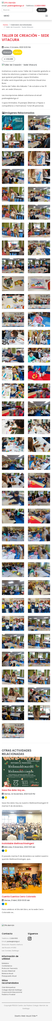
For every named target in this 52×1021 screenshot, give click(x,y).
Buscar (42, 10)
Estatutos (5, 963)
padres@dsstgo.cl (15, 5)
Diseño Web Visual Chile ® (26, 1016)
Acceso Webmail (8, 971)
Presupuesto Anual (9, 976)
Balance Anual (7, 973)
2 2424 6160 (40, 5)
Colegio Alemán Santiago (12, 990)
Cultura (17, 52)
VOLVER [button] (9, 59)
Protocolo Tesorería (9, 968)
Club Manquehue (8, 987)
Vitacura (7, 52)
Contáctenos (7, 966)
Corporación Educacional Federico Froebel (12, 993)
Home (5, 25)
